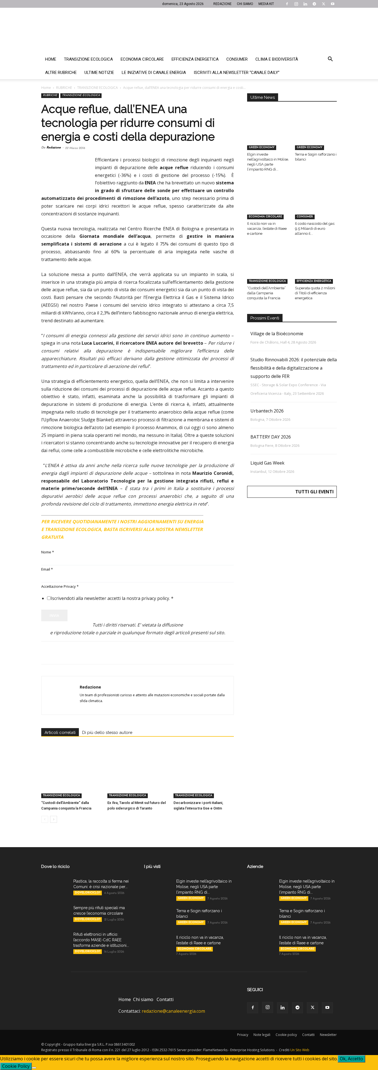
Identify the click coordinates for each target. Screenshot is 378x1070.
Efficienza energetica (195, 59)
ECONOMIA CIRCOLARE (265, 216)
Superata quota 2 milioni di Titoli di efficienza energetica (315, 293)
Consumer (237, 59)
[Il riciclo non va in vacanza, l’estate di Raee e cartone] (268, 204)
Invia (54, 615)
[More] (136, 652)
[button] (330, 59)
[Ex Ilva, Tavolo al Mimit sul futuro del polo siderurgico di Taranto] (137, 777)
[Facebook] (287, 4)
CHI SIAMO (245, 4)
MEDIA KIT (266, 4)
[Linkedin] (305, 4)
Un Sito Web (299, 1050)
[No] (34, 1068)
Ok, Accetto (351, 1059)
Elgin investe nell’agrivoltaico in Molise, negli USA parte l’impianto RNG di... (204, 886)
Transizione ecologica (88, 59)
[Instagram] (296, 4)
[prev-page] (44, 819)
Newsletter (328, 1034)
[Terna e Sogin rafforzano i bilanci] (316, 135)
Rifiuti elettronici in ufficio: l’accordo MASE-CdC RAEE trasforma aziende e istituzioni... (101, 940)
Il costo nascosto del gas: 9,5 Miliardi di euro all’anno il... (315, 228)
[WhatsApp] (84, 652)
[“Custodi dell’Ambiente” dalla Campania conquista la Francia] (71, 777)
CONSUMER (305, 216)
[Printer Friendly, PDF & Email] (218, 519)
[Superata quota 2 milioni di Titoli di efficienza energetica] (316, 269)
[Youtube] (332, 4)
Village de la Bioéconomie (276, 334)
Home (50, 59)
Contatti (165, 999)
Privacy (242, 1034)
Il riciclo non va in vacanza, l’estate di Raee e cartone (267, 228)
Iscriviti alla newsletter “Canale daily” (236, 72)
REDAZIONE (222, 4)
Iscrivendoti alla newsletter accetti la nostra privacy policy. (112, 598)
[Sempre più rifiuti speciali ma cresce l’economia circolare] (55, 914)
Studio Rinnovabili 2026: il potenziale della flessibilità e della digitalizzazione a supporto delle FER (293, 368)
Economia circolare (142, 59)
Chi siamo (143, 999)
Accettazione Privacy (60, 586)
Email (47, 569)
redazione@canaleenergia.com (173, 1011)
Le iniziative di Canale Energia (154, 72)
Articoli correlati (60, 732)
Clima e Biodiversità (276, 59)
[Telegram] (314, 4)
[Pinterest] (72, 652)
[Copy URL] (123, 652)
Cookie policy (286, 1034)
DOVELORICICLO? (87, 892)
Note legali (261, 1034)
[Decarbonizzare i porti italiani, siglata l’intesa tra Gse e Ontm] (204, 777)
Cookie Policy (16, 1066)
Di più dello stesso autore (107, 732)
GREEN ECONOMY (262, 147)
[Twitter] (323, 4)
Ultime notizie (99, 72)
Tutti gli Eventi (314, 492)
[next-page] (53, 819)
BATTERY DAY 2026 (270, 437)
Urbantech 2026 (267, 411)
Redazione (53, 147)
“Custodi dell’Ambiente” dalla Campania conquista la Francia (266, 293)
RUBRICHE (64, 87)
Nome (47, 552)
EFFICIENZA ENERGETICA (314, 281)
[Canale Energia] (189, 30)
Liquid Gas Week (267, 463)
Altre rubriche (61, 72)
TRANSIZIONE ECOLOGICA (97, 87)
